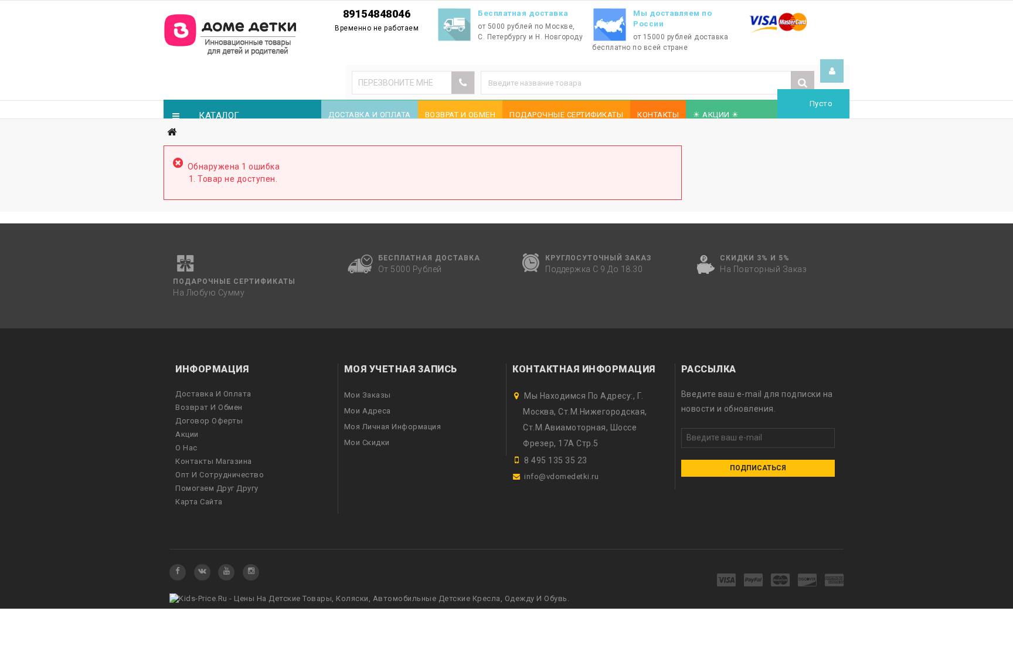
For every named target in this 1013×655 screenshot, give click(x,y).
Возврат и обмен (460, 114)
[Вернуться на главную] (172, 132)
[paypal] (753, 581)
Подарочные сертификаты (566, 114)
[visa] (726, 581)
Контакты (658, 114)
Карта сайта (199, 501)
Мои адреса (367, 410)
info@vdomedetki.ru (561, 476)
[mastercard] (780, 581)
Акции (187, 434)
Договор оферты (209, 420)
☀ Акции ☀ (716, 114)
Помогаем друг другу (217, 488)
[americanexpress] (834, 581)
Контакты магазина (213, 461)
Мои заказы (367, 395)
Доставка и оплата (369, 114)
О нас (186, 447)
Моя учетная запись (400, 369)
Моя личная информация (392, 426)
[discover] (807, 581)
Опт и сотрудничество (219, 474)
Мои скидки (367, 442)
